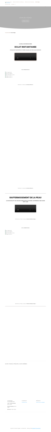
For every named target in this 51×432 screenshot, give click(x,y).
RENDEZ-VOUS (25, 20)
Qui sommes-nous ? (30, 417)
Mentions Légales (9, 417)
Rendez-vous (26, 342)
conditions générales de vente (10, 419)
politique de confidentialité (10, 421)
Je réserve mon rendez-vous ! (25, 82)
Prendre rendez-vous (30, 419)
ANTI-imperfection (25, 382)
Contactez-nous (24, 402)
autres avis (24, 179)
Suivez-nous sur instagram (40, 402)
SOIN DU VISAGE (25, 18)
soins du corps (7, 4)
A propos (12, 4)
